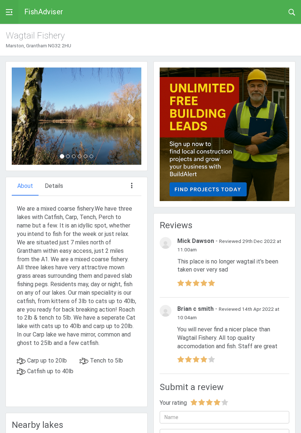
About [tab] (25, 185)
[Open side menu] (9, 12)
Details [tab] (54, 185)
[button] (21, 116)
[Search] (292, 11)
